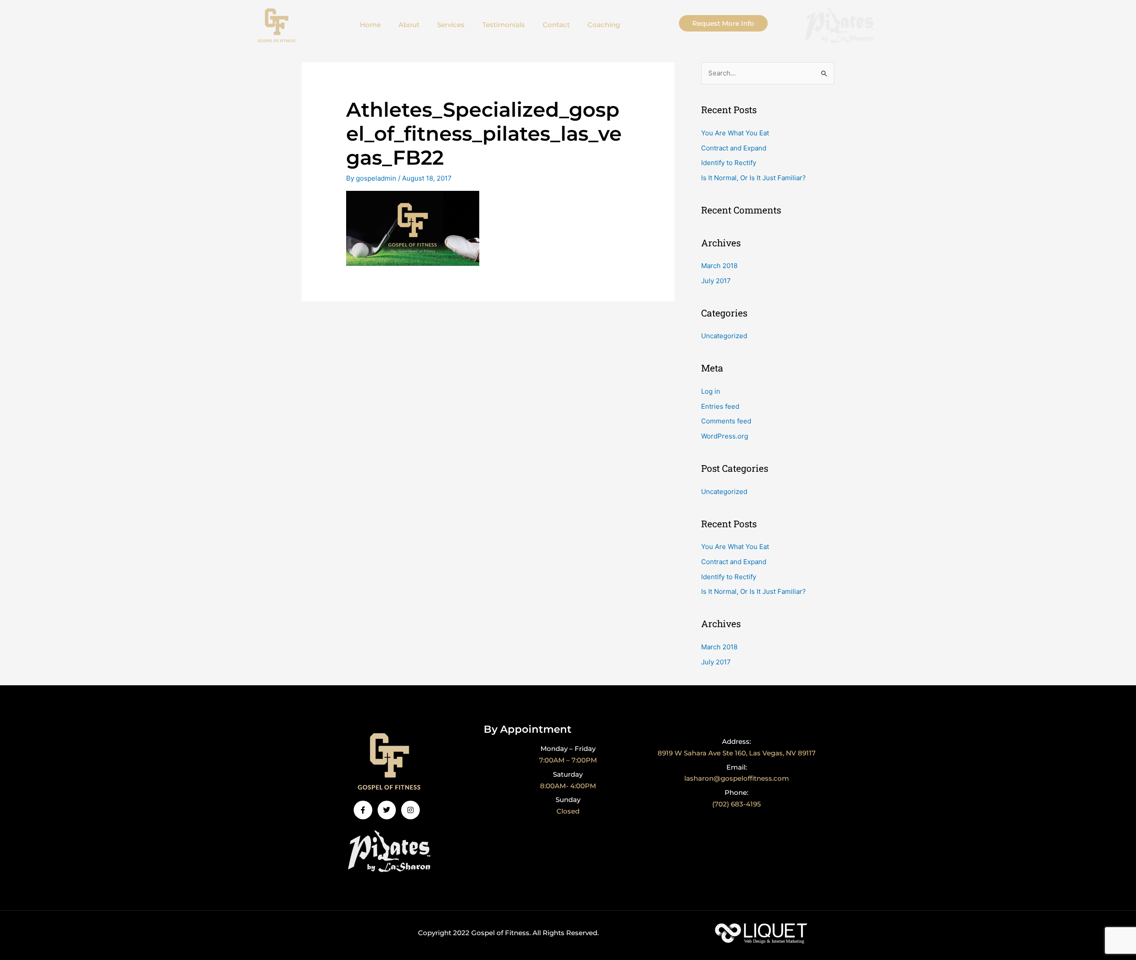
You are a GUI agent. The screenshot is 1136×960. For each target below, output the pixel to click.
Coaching (604, 24)
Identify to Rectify (728, 162)
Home (370, 24)
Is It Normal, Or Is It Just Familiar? (753, 178)
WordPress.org (724, 436)
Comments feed (726, 421)
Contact (556, 24)
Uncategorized (724, 336)
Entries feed (720, 406)
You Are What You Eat (735, 133)
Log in (710, 391)
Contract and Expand (733, 148)
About (408, 24)
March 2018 (719, 265)
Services (451, 24)
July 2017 (716, 281)
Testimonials (503, 24)
